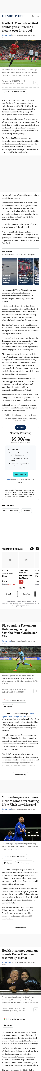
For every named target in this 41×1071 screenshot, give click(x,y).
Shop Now (10, 594)
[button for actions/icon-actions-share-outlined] (35, 82)
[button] (33, 16)
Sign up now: (6, 35)
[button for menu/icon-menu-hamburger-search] (38, 16)
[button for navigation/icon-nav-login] (33, 16)
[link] (13, 16)
